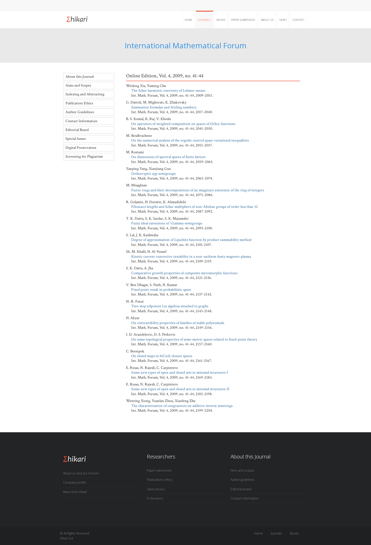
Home (188, 20)
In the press (155, 498)
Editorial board (241, 489)
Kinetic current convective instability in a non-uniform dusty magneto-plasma (191, 256)
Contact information (244, 498)
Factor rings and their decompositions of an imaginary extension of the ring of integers (197, 190)
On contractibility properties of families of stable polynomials (177, 322)
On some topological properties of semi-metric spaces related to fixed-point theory (194, 339)
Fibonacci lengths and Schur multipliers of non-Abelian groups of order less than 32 (194, 206)
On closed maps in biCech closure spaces (161, 355)
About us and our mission (81, 473)
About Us (267, 20)
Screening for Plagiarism (84, 156)
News (283, 20)
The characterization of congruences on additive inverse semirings (182, 405)
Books (221, 20)
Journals (204, 20)
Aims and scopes (242, 470)
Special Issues (75, 138)
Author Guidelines (79, 112)
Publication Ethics (79, 103)
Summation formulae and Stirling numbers (163, 107)
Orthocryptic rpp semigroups (153, 173)
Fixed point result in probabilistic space (161, 289)
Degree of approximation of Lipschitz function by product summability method (191, 239)
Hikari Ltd (66, 538)
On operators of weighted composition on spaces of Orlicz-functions (183, 123)
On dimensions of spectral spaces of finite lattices (168, 156)
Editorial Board (77, 129)
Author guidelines (242, 480)
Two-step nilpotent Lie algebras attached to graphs (169, 306)
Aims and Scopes (78, 85)
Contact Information (81, 121)
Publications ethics (160, 480)
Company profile (74, 482)
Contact (298, 20)
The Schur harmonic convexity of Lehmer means (168, 90)
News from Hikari (75, 492)
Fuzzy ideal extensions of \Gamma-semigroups (166, 223)
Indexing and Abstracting (84, 94)
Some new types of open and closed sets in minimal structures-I (179, 372)
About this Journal (79, 76)
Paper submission (243, 20)
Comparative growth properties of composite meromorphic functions (184, 273)
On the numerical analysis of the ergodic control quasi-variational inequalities (190, 140)
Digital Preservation (80, 147)
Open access (156, 489)
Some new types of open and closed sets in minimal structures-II (180, 389)
